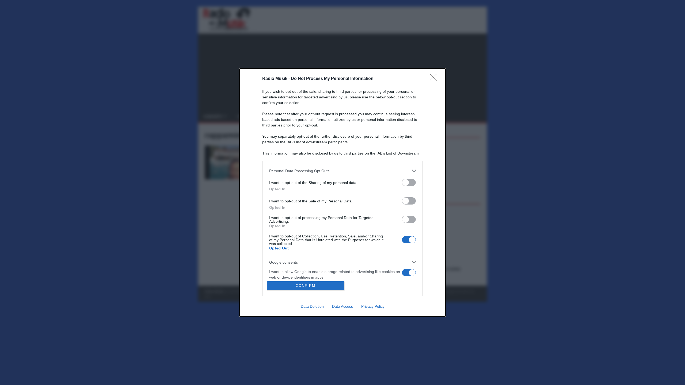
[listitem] (342, 171)
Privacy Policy (373, 306)
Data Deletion (312, 306)
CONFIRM (305, 286)
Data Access (342, 306)
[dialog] (342, 192)
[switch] (409, 182)
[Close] (435, 79)
